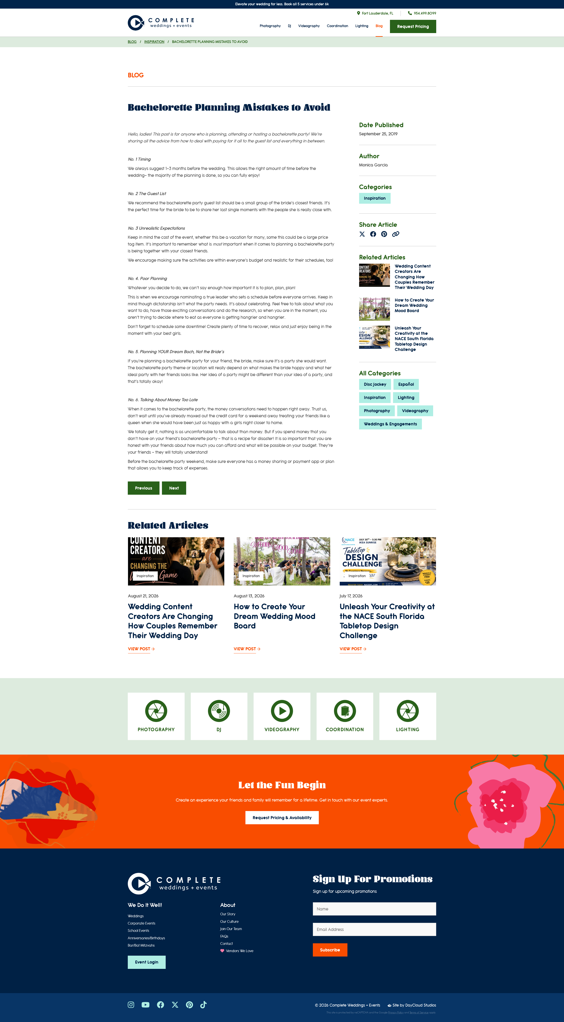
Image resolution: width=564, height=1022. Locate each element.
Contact (226, 944)
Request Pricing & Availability (282, 818)
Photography (270, 26)
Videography (309, 26)
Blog (379, 26)
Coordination (337, 26)
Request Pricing (413, 27)
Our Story (227, 914)
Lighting (361, 26)
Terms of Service (419, 1012)
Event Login (146, 962)
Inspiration (154, 41)
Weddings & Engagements (390, 424)
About (227, 905)
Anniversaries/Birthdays (146, 938)
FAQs (224, 936)
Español (406, 384)
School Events (138, 931)
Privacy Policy (396, 1012)
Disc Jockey (375, 384)
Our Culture (229, 921)
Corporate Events (141, 923)
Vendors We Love (239, 951)
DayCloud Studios (420, 1005)
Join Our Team (231, 929)
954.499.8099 (425, 13)
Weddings (136, 916)
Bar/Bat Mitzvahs (141, 945)
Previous (143, 488)
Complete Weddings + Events (355, 1005)
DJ (289, 26)
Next (174, 488)
